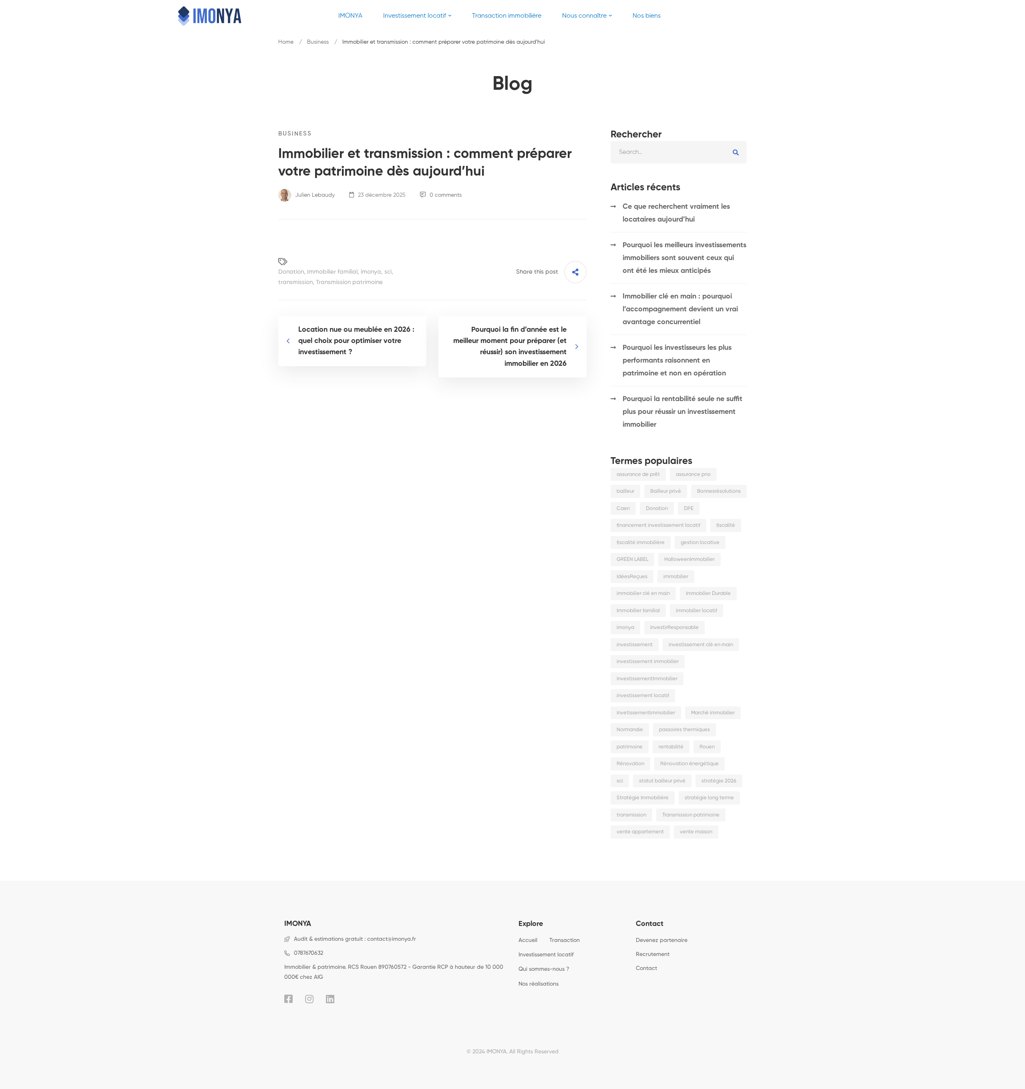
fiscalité (725, 525)
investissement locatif (643, 695)
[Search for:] (679, 152)
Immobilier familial (332, 272)
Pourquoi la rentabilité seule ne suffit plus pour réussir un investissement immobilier (682, 411)
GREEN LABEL (632, 559)
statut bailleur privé (662, 781)
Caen (623, 508)
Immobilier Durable (708, 593)
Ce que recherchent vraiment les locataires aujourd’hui (676, 213)
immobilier (675, 576)
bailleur (625, 491)
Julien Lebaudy (314, 195)
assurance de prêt (638, 474)
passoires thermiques (684, 729)
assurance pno (693, 474)
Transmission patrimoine (349, 282)
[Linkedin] (330, 999)
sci (388, 272)
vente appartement (640, 832)
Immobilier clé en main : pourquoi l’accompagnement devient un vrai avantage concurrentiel (680, 309)
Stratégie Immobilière (643, 798)
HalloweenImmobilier (689, 559)
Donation (291, 272)
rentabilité (671, 747)
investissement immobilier (648, 661)
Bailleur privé (665, 491)
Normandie (630, 729)
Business (318, 42)
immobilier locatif (696, 610)
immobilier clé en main (643, 593)
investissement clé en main (701, 644)
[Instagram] (309, 999)
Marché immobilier (713, 713)
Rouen (707, 747)
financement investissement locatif (658, 525)
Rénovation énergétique (689, 763)
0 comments (446, 195)
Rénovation (630, 763)
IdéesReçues (632, 576)
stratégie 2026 (718, 781)
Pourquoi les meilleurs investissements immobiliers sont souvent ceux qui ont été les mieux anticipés (684, 258)
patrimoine (630, 747)
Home (285, 42)
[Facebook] (288, 999)
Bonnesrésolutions (719, 491)
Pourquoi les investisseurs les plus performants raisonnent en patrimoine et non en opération (677, 360)
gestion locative (700, 542)
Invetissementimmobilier (646, 713)
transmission (295, 282)
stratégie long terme (709, 798)
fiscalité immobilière (641, 542)
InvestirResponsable (674, 627)
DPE (688, 508)
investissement (635, 644)
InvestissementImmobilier (647, 679)
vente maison (696, 832)
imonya (371, 272)
